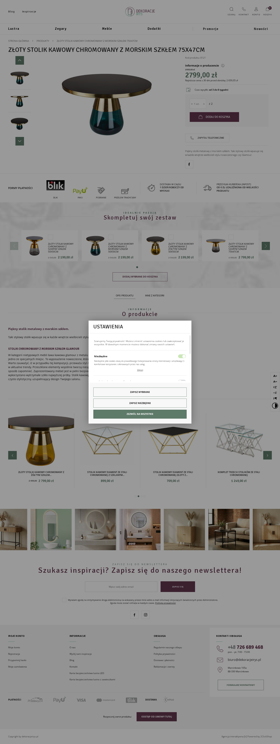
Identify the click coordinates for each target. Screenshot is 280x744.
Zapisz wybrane (140, 392)
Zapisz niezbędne (140, 403)
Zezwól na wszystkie (140, 414)
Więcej (140, 369)
